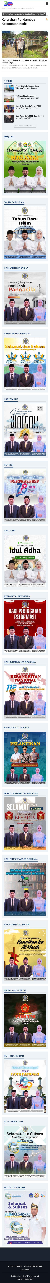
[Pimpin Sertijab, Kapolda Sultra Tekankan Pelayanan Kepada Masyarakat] (9, 89)
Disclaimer (25, 1270)
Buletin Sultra (29, 1279)
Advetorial (6, 32)
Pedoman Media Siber (33, 1266)
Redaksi (18, 1266)
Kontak (10, 1266)
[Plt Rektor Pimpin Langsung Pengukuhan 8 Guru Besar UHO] (9, 99)
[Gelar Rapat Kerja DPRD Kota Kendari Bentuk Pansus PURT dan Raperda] (9, 119)
